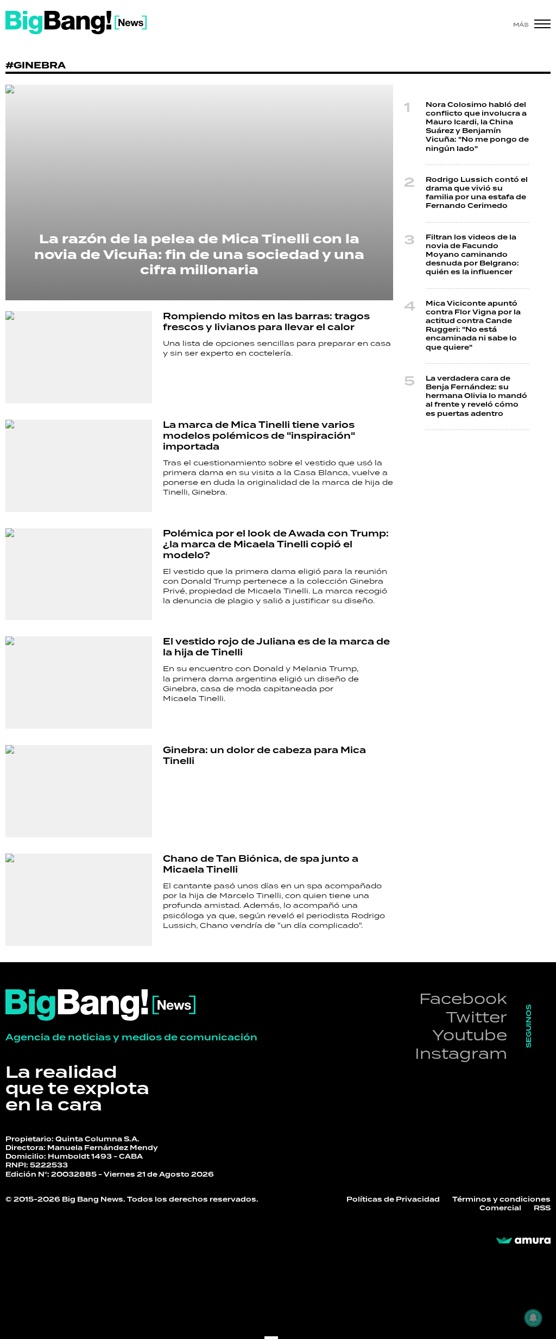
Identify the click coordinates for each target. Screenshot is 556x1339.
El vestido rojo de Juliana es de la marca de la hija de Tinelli (276, 647)
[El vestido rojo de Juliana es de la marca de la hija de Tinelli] (78, 682)
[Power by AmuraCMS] (523, 1241)
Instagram (461, 1053)
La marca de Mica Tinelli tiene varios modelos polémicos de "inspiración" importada (259, 436)
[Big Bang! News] (76, 22)
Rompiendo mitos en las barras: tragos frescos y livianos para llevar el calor (266, 322)
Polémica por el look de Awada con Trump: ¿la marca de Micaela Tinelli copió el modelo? (276, 545)
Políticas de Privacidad (393, 1200)
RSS (542, 1208)
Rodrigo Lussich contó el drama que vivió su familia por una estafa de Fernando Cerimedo (477, 193)
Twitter (476, 1017)
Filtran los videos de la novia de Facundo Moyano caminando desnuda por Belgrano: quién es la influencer (472, 255)
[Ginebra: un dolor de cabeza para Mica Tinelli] (78, 791)
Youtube (469, 1035)
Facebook (463, 998)
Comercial (500, 1208)
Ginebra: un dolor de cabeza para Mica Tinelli (264, 755)
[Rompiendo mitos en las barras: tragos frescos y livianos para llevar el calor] (78, 357)
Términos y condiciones (501, 1200)
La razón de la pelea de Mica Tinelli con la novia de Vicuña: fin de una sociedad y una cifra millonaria (199, 255)
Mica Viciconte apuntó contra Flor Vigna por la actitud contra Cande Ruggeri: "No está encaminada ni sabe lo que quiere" (473, 326)
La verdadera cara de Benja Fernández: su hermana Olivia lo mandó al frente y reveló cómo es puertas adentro (476, 396)
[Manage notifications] (533, 1318)
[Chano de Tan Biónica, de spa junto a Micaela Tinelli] (78, 900)
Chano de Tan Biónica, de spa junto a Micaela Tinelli (260, 864)
